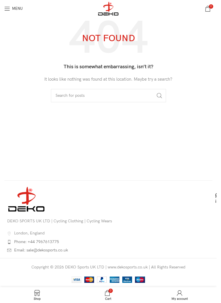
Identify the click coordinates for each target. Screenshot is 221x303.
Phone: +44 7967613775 (36, 241)
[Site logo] (108, 8)
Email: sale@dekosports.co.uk (41, 250)
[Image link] (26, 198)
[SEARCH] (159, 95)
